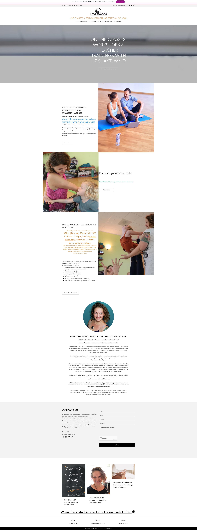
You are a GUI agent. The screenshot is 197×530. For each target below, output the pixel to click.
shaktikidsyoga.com (92, 386)
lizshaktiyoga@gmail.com (118, 5)
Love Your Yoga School (87, 383)
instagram (92, 352)
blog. (90, 375)
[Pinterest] (131, 5)
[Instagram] (129, 5)
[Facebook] (127, 5)
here (106, 392)
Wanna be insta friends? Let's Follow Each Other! (96, 512)
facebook (99, 352)
